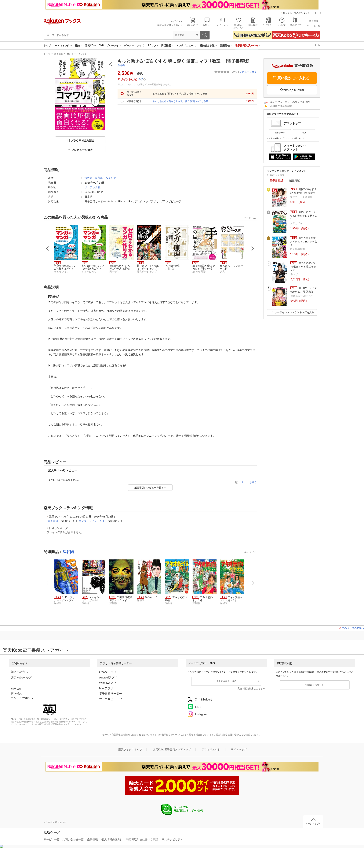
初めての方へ (19, 672)
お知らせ (207, 25)
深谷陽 (122, 65)
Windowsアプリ (109, 682)
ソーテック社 (92, 187)
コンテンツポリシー (23, 698)
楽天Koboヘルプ (21, 677)
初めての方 (295, 25)
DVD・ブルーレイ (109, 45)
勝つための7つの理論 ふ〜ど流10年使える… (303, 266)
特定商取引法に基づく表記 (142, 839)
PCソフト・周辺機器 (159, 45)
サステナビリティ (172, 839)
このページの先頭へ (353, 628)
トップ (47, 45)
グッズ (140, 45)
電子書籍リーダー (110, 693)
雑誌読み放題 (207, 45)
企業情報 (92, 839)
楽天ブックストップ (130, 749)
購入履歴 (253, 25)
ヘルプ (281, 25)
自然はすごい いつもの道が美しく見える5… (303, 216)
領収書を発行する (314, 684)
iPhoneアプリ (107, 672)
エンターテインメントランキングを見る (292, 312)
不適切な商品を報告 (281, 106)
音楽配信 (225, 45)
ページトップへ (313, 823)
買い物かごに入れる (293, 78)
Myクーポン (223, 25)
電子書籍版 (276, 180)
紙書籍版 (294, 180)
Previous (47, 248)
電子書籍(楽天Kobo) (246, 45)
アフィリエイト (211, 749)
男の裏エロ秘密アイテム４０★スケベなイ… (303, 241)
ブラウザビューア (110, 699)
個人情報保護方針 (112, 839)
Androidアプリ (108, 677)
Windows (280, 132)
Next (252, 248)
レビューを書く (248, 71)
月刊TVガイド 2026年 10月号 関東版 (303, 290)
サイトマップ (239, 749)
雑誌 (77, 45)
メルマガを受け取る (226, 681)
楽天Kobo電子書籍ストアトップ (172, 749)
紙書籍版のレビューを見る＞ (150, 487)
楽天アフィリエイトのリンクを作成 (290, 102)
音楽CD (89, 45)
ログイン (175, 21)
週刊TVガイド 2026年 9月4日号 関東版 (303, 191)
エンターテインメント (78, 54)
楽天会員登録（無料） (168, 25)
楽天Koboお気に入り (238, 26)
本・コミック (62, 45)
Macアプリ (106, 688)
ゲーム (127, 45)
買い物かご (192, 25)
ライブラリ (268, 25)
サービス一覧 (313, 26)
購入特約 (16, 693)
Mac (304, 132)
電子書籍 (58, 54)
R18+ (317, 45)
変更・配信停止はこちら (250, 688)
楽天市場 (313, 21)
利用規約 (16, 688)
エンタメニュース (186, 45)
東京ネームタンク (105, 177)
